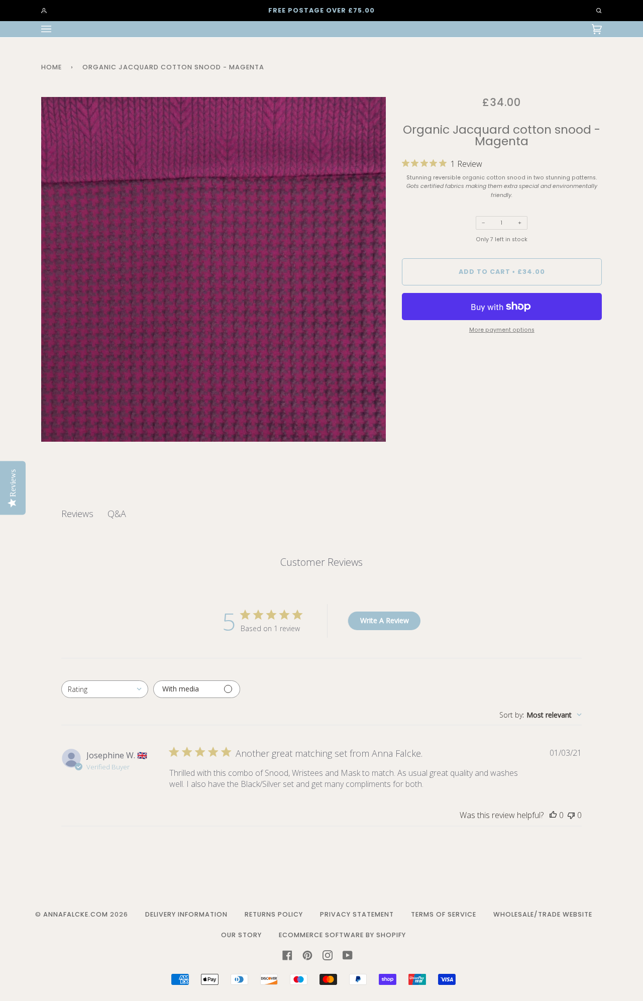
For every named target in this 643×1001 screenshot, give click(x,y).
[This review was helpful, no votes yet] (553, 815)
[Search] (594, 11)
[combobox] (104, 689)
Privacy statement (357, 914)
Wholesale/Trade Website (542, 914)
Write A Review (384, 620)
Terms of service (443, 914)
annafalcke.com (75, 914)
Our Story (241, 935)
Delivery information (186, 914)
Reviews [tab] (77, 514)
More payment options (501, 330)
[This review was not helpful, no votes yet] (571, 815)
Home (51, 67)
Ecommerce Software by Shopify (342, 935)
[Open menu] (56, 29)
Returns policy (274, 914)
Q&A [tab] (117, 514)
